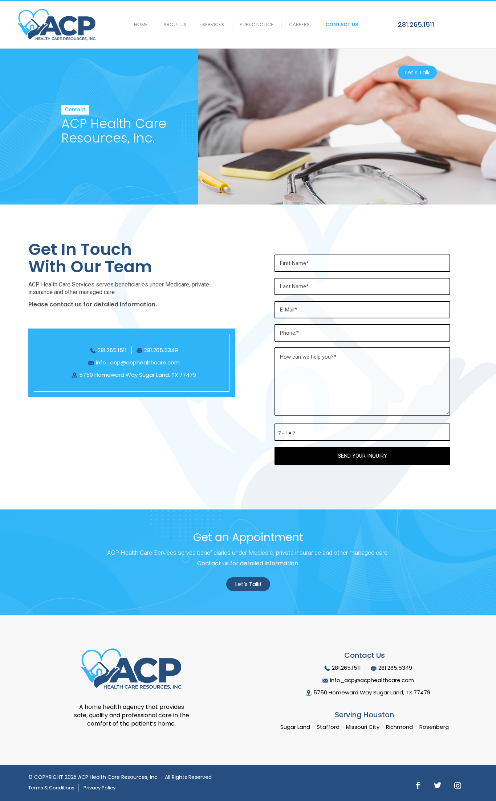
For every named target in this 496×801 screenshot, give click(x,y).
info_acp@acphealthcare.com (138, 362)
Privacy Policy (99, 787)
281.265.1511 (416, 24)
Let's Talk (417, 72)
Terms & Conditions (51, 787)
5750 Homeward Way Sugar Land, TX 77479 (137, 375)
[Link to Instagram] (458, 786)
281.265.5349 (161, 350)
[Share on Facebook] (418, 786)
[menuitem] (138, 24)
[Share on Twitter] (438, 786)
